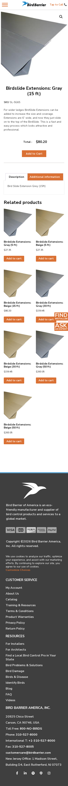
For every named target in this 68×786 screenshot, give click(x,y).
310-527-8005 (23, 747)
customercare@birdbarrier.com (28, 753)
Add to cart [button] (14, 258)
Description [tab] (16, 177)
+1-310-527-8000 (42, 741)
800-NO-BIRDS (31, 729)
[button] (61, 16)
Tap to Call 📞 (58, 4)
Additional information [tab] (45, 177)
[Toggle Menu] (5, 4)
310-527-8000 (26, 735)
